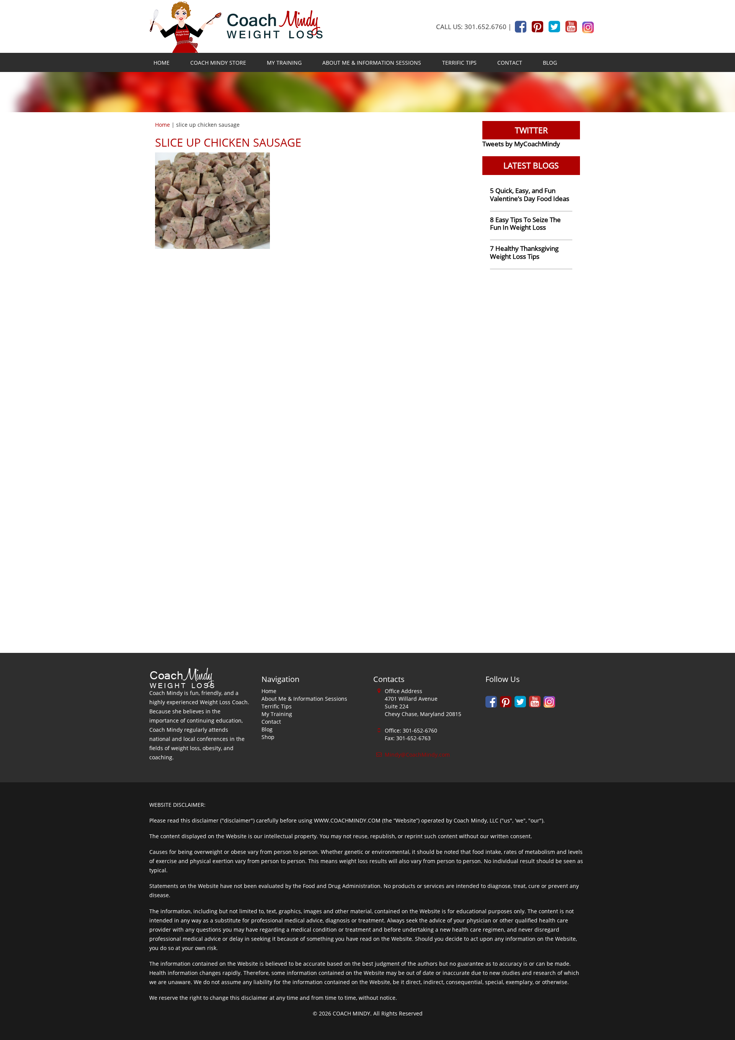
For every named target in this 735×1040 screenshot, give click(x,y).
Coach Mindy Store (218, 62)
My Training (284, 62)
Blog (550, 62)
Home (162, 62)
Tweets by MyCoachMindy (521, 143)
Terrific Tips (459, 62)
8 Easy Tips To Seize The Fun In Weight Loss (525, 223)
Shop (267, 737)
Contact (509, 62)
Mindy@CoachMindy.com (417, 754)
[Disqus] (313, 348)
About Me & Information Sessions (371, 62)
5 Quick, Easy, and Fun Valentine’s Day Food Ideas (529, 194)
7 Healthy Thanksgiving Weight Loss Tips (524, 252)
